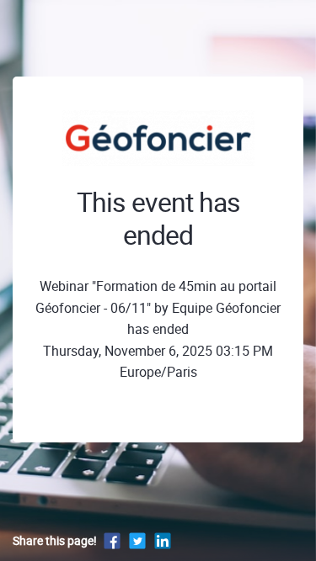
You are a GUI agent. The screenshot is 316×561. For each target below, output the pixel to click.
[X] (137, 540)
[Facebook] (112, 540)
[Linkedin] (162, 540)
